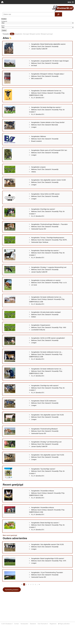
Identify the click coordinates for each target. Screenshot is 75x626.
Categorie (4, 21)
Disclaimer (33, 624)
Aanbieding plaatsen (11, 590)
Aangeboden (18, 34)
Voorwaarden (24, 624)
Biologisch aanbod (35, 34)
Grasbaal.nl (9, 624)
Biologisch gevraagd (47, 34)
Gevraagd (26, 34)
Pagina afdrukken (64, 624)
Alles (12, 34)
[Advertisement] (37, 606)
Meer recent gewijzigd (10, 535)
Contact (16, 624)
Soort (2, 25)
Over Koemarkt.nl (43, 624)
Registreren (53, 624)
